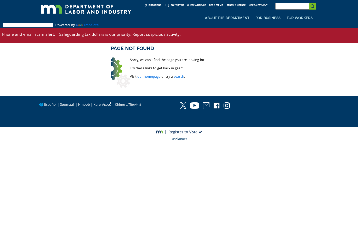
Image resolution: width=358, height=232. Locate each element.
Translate (91, 25)
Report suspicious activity (156, 34)
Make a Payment (258, 5)
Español (50, 104)
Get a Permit (216, 5)
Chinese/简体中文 (128, 104)
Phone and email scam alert (28, 34)
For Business (268, 18)
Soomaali (67, 104)
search (179, 76)
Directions (154, 5)
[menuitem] (227, 18)
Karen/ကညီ (102, 104)
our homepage (149, 76)
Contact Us (177, 5)
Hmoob (84, 104)
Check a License (196, 5)
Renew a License (236, 5)
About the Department (227, 18)
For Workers (300, 18)
